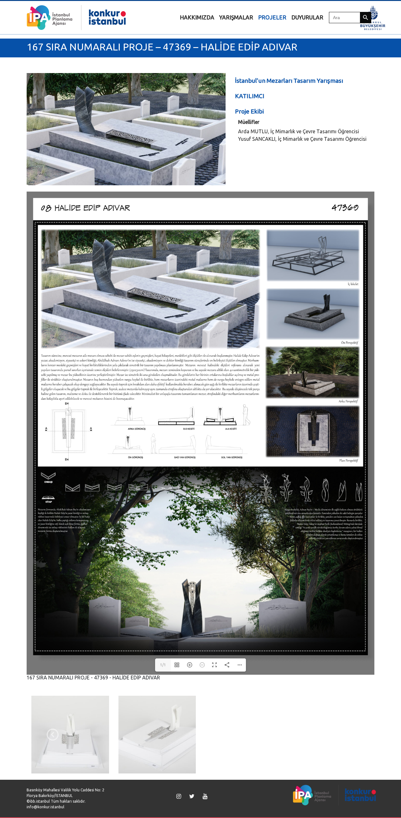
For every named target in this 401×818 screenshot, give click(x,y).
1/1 (163, 665)
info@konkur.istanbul (45, 807)
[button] (53, 734)
